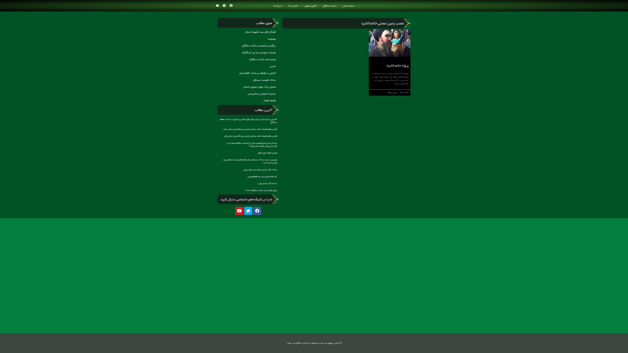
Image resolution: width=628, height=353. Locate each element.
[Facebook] (231, 5)
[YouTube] (217, 5)
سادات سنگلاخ (329, 5)
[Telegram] (224, 5)
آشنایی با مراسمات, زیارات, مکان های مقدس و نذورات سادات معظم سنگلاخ (248, 120)
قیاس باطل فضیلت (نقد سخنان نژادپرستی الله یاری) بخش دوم (250, 129)
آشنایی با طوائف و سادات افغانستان (257, 73)
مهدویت (271, 39)
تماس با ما (293, 5)
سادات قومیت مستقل (264, 80)
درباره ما (278, 5)
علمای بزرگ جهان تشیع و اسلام (260, 87)
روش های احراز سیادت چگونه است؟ (261, 190)
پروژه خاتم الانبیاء (397, 65)
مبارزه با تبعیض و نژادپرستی (262, 94)
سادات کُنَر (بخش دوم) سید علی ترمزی (260, 169)
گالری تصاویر (310, 5)
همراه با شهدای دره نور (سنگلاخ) (259, 52)
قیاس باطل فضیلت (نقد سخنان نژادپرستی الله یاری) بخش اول (250, 136)
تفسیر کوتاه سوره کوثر (267, 152)
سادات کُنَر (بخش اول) (267, 183)
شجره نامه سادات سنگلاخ (263, 59)
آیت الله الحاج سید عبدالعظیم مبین (262, 176)
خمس (272, 66)
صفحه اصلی (348, 5)
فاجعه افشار (269, 101)
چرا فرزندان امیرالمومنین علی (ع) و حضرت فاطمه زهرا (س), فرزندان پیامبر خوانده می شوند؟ (251, 144)
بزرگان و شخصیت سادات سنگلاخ (259, 46)
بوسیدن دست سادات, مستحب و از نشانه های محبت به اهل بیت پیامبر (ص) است (250, 161)
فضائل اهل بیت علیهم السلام (260, 32)
